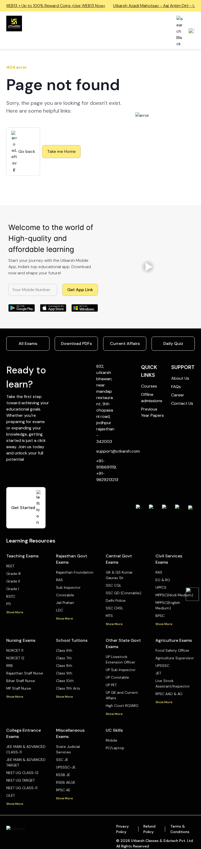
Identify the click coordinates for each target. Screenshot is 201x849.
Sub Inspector (68, 587)
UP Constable (117, 677)
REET (10, 566)
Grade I (12, 588)
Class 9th (64, 673)
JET (158, 673)
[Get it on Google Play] (21, 308)
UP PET (111, 685)
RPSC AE (63, 790)
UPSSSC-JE (66, 767)
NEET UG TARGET (20, 780)
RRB (9, 665)
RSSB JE (63, 774)
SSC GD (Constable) (123, 593)
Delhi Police (116, 600)
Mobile (111, 740)
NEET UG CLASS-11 (21, 788)
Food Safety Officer (172, 650)
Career (177, 395)
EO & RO (162, 579)
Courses (149, 386)
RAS (59, 579)
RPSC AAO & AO (168, 693)
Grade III (13, 573)
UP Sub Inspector (121, 669)
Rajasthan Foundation (74, 572)
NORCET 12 (15, 658)
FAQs (176, 386)
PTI (8, 604)
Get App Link (80, 289)
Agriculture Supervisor (174, 658)
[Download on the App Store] (53, 308)
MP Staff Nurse (18, 688)
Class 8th (64, 665)
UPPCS (160, 587)
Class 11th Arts (68, 688)
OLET (10, 795)
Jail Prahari (65, 602)
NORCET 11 (14, 650)
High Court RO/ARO (122, 705)
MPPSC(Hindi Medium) (174, 595)
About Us (180, 378)
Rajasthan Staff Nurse (24, 673)
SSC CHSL (114, 608)
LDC (59, 610)
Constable (65, 595)
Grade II (13, 581)
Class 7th (64, 658)
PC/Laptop (115, 748)
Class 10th (65, 680)
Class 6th (64, 650)
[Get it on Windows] (84, 308)
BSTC (10, 596)
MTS (109, 615)
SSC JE (62, 759)
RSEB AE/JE (65, 782)
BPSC (160, 615)
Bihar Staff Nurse (20, 680)
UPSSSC (162, 665)
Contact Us (182, 403)
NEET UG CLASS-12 (22, 772)
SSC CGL (113, 585)
